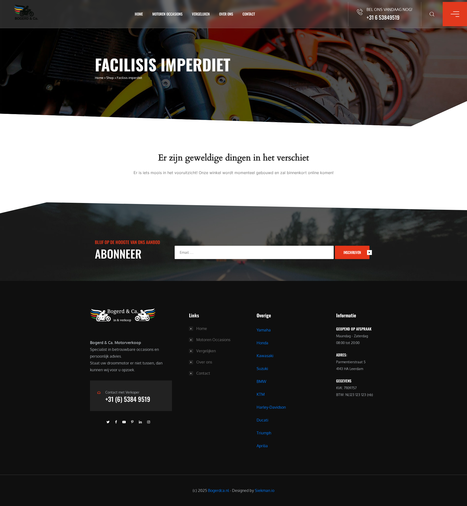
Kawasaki (265, 355)
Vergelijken (201, 14)
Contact (248, 14)
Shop (110, 78)
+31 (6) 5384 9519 (127, 399)
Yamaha (264, 330)
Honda (262, 342)
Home (139, 14)
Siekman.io (264, 490)
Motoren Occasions (167, 14)
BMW (261, 381)
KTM (261, 394)
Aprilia (262, 445)
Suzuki (262, 368)
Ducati (262, 420)
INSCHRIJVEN (352, 252)
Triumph (264, 432)
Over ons (226, 14)
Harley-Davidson (271, 407)
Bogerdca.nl (218, 490)
